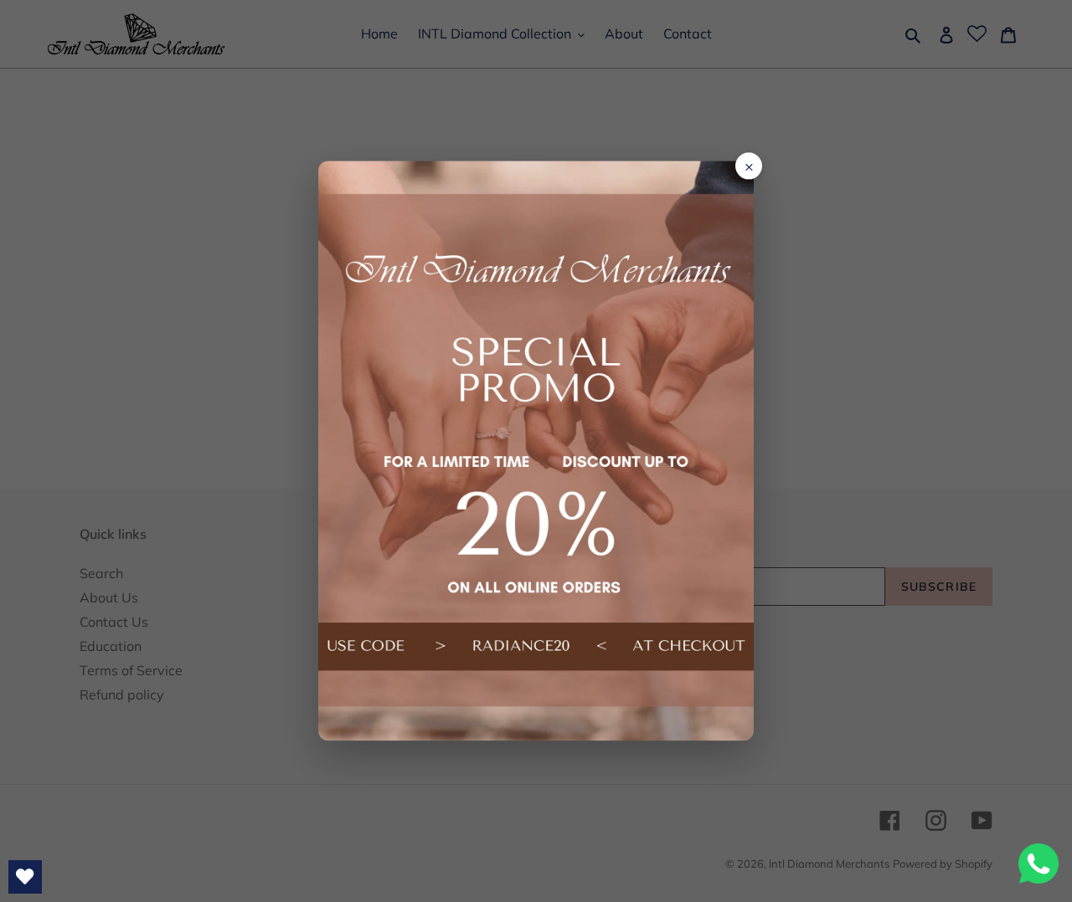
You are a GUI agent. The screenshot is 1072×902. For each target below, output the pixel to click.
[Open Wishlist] (25, 877)
